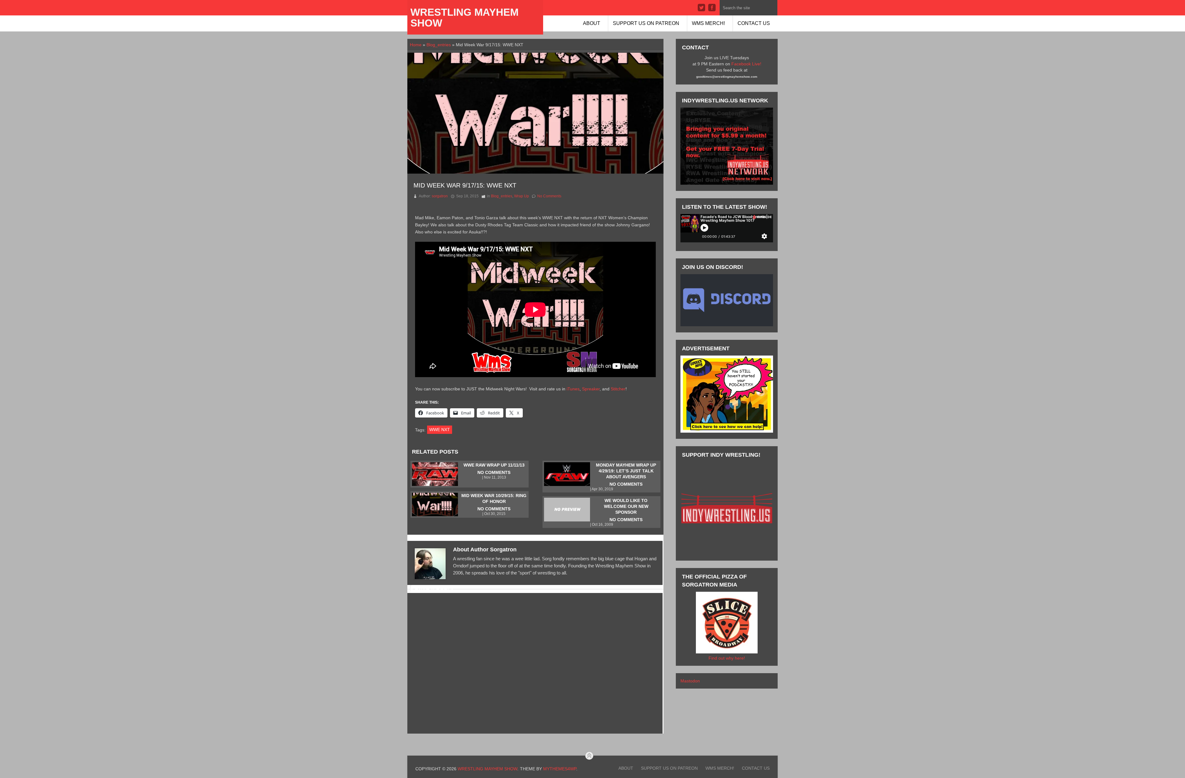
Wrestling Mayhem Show (464, 17)
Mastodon (690, 680)
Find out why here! (727, 658)
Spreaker (591, 388)
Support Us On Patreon (646, 23)
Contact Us (754, 23)
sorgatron (440, 196)
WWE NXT (439, 429)
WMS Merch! (708, 23)
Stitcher (618, 388)
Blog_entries (438, 44)
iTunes (573, 388)
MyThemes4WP (559, 768)
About (591, 23)
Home (416, 44)
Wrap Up (521, 196)
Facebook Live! (746, 63)
